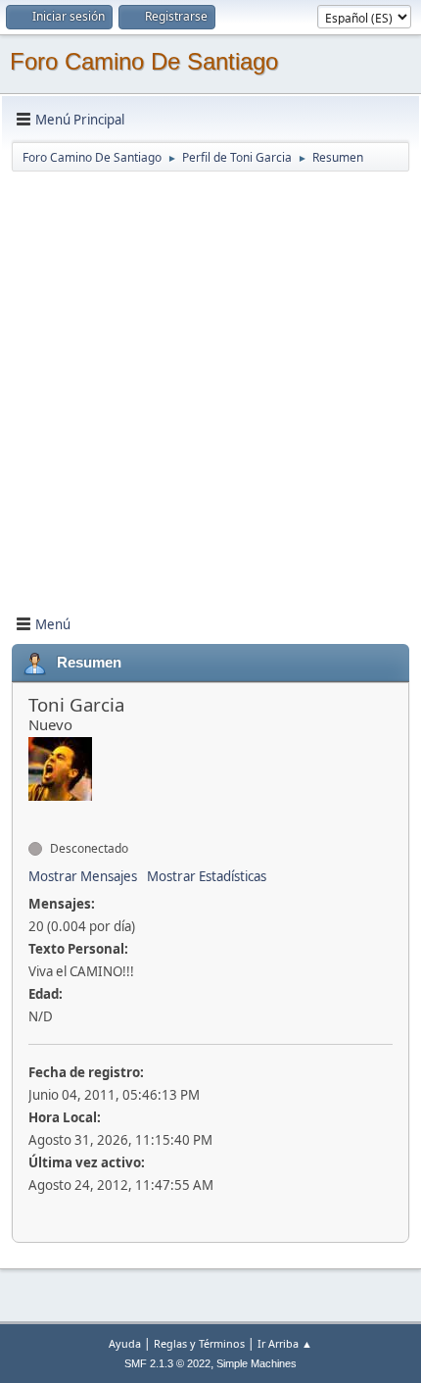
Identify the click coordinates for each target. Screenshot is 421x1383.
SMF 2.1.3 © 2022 (167, 1363)
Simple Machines (256, 1363)
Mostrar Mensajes (82, 876)
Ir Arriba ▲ (284, 1343)
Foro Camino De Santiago (144, 61)
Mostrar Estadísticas (206, 876)
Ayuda (125, 1343)
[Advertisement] (210, 384)
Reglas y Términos (199, 1343)
